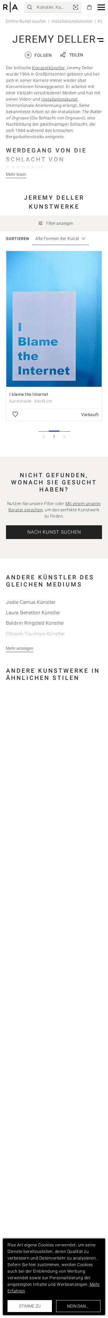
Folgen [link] (39, 55)
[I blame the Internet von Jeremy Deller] (54, 319)
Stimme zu (29, 1306)
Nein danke (79, 1306)
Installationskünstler (72, 21)
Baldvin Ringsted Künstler (35, 623)
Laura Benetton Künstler (33, 612)
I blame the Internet (28, 394)
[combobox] (57, 238)
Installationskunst (59, 99)
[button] (101, 7)
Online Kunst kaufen (26, 21)
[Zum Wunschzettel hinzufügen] (15, 415)
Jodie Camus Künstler (31, 602)
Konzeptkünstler (48, 67)
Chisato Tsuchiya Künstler (35, 634)
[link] (75, 7)
